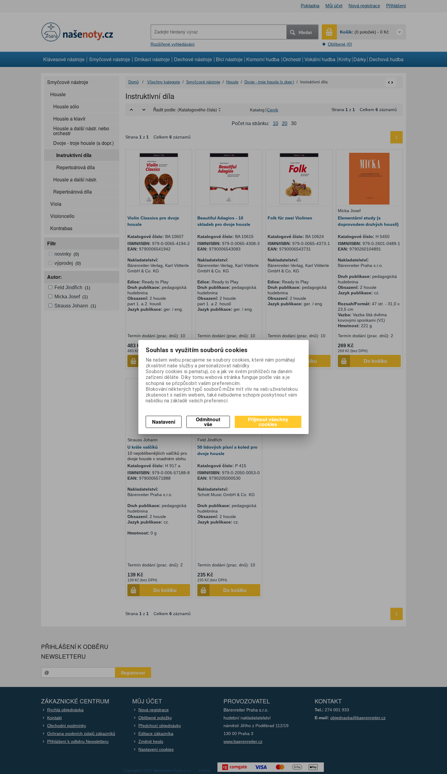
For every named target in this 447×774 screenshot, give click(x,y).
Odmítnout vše (208, 422)
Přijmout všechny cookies (268, 422)
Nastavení (163, 421)
